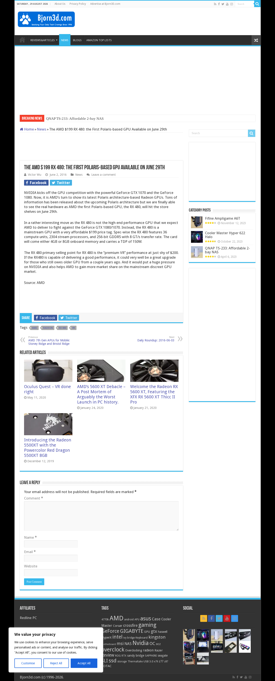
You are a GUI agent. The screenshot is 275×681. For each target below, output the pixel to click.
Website (30, 566)
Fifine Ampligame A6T (222, 218)
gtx (154, 631)
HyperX (106, 637)
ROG (118, 655)
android (129, 619)
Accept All (84, 663)
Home (28, 129)
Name (30, 537)
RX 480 (62, 328)
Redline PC (28, 618)
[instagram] (231, 4)
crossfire (130, 625)
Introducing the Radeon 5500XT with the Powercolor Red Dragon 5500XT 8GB (47, 447)
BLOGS (77, 40)
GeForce (110, 631)
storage (122, 661)
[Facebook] (219, 4)
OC (152, 643)
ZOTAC (106, 666)
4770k (105, 619)
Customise (28, 663)
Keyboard (142, 637)
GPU (147, 631)
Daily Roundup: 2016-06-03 (155, 339)
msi (120, 643)
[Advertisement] (179, 21)
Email (30, 552)
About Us (60, 3)
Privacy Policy (78, 3)
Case (156, 619)
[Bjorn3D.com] (46, 18)
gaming (147, 625)
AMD (34, 328)
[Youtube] (227, 4)
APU (136, 619)
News (41, 129)
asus (145, 618)
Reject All (56, 663)
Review (107, 655)
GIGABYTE (131, 631)
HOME (22, 39)
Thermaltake (135, 661)
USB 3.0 (148, 661)
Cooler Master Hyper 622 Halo (225, 235)
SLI (104, 660)
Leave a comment (103, 174)
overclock (112, 649)
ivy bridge (129, 637)
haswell (162, 631)
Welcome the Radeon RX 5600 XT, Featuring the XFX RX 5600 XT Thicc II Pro (154, 394)
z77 (161, 661)
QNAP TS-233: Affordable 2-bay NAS (227, 250)
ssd (112, 661)
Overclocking (133, 650)
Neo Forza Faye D (59, 119)
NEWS (64, 40)
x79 (156, 661)
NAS (127, 644)
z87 (166, 661)
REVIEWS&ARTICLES (43, 40)
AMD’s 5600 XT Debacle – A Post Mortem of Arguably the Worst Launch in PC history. (101, 394)
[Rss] (215, 4)
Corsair (117, 625)
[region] (56, 649)
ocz (158, 644)
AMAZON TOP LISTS (99, 40)
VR (73, 328)
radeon (48, 328)
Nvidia (140, 643)
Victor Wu (34, 174)
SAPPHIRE (151, 655)
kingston (156, 637)
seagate (163, 655)
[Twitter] (223, 4)
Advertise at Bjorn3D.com (105, 3)
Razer (158, 650)
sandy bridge (135, 655)
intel (117, 637)
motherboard (108, 644)
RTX (124, 655)
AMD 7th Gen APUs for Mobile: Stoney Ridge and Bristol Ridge (49, 340)
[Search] (257, 4)
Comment (33, 498)
